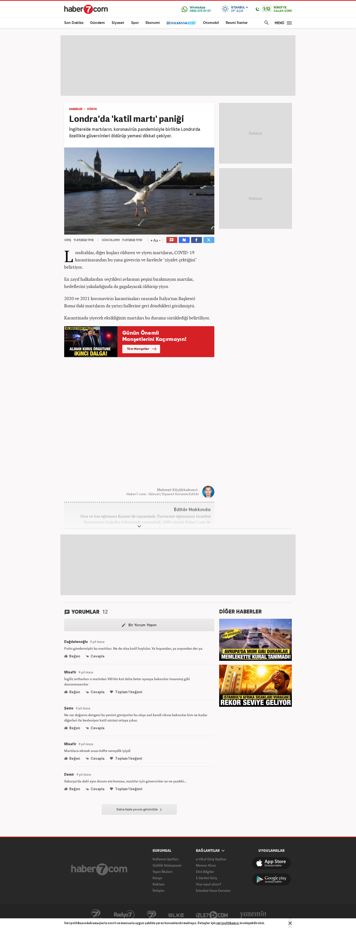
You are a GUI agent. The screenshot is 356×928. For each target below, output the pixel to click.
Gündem (97, 23)
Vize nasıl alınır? (208, 884)
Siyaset (118, 23)
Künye (157, 878)
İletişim (158, 890)
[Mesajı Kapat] (290, 923)
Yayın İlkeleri (162, 871)
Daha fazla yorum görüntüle (137, 809)
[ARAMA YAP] (266, 23)
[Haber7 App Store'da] (271, 863)
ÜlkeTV (176, 914)
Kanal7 (96, 914)
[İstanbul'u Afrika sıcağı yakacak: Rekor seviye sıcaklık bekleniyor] (255, 685)
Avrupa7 (151, 914)
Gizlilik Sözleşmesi (167, 865)
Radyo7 (124, 914)
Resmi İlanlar (237, 23)
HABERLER (75, 109)
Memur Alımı (206, 865)
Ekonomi (153, 23)
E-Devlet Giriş (206, 878)
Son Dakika (73, 23)
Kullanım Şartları (165, 859)
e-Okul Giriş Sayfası (211, 859)
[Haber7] (86, 9)
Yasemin (253, 914)
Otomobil (211, 23)
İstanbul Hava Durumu (213, 890)
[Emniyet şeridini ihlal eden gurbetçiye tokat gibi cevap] (255, 639)
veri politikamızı (227, 923)
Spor (135, 23)
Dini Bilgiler (205, 871)
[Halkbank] (181, 23)
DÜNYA (92, 109)
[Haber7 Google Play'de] (271, 879)
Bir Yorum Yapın (141, 625)
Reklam (158, 884)
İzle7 (212, 914)
